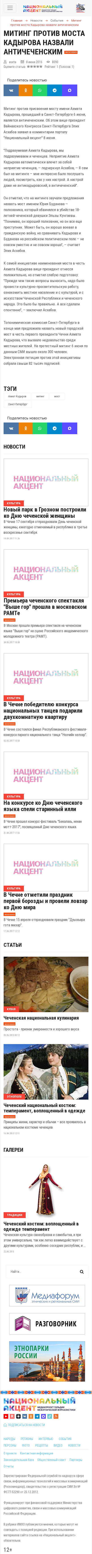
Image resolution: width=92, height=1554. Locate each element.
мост (57, 396)
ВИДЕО (58, 1445)
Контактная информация (36, 1453)
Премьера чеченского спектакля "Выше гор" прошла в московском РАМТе (45, 606)
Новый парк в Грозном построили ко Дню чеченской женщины (45, 512)
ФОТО (26, 1445)
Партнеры (75, 1460)
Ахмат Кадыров (17, 396)
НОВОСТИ (74, 1445)
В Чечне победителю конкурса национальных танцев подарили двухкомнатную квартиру (43, 710)
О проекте (10, 1453)
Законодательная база (19, 1460)
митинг (40, 396)
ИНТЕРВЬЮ (46, 1439)
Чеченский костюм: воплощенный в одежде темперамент (41, 1226)
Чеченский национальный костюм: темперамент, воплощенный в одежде (44, 1108)
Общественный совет (51, 1460)
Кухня (11, 1009)
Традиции (14, 1215)
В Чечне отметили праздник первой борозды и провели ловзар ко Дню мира (45, 900)
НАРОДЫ (9, 1439)
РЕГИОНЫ (27, 1439)
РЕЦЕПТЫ (41, 1445)
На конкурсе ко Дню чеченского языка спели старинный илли (43, 806)
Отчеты (9, 1466)
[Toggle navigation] (10, 7)
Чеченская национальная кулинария (41, 1018)
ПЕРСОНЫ (10, 1445)
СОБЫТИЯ (65, 1439)
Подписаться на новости (26, 1425)
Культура (14, 503)
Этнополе (14, 1096)
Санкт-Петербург (17, 404)
